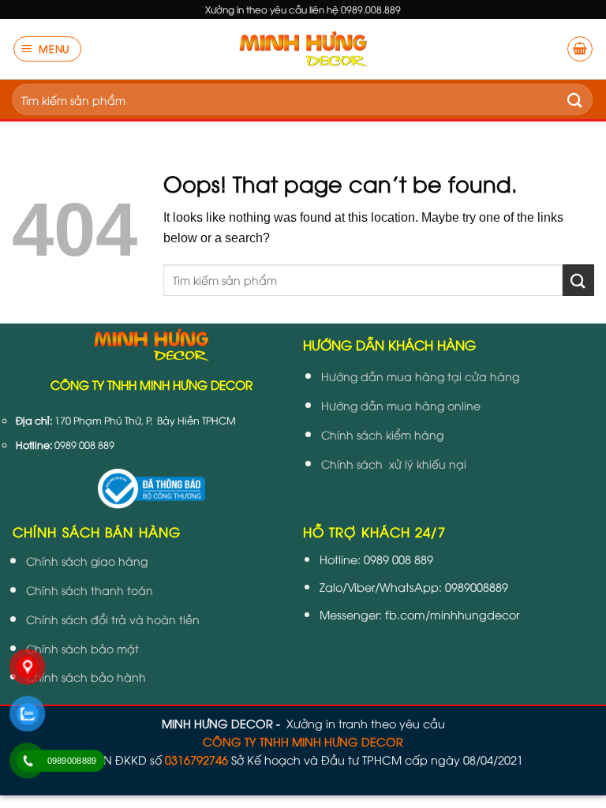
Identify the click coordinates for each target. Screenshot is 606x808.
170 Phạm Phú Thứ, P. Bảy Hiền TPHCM (145, 420)
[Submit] (575, 99)
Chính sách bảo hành (86, 676)
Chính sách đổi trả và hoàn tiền (113, 619)
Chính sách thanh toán (89, 589)
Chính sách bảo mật (82, 648)
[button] (47, 49)
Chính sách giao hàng (87, 560)
